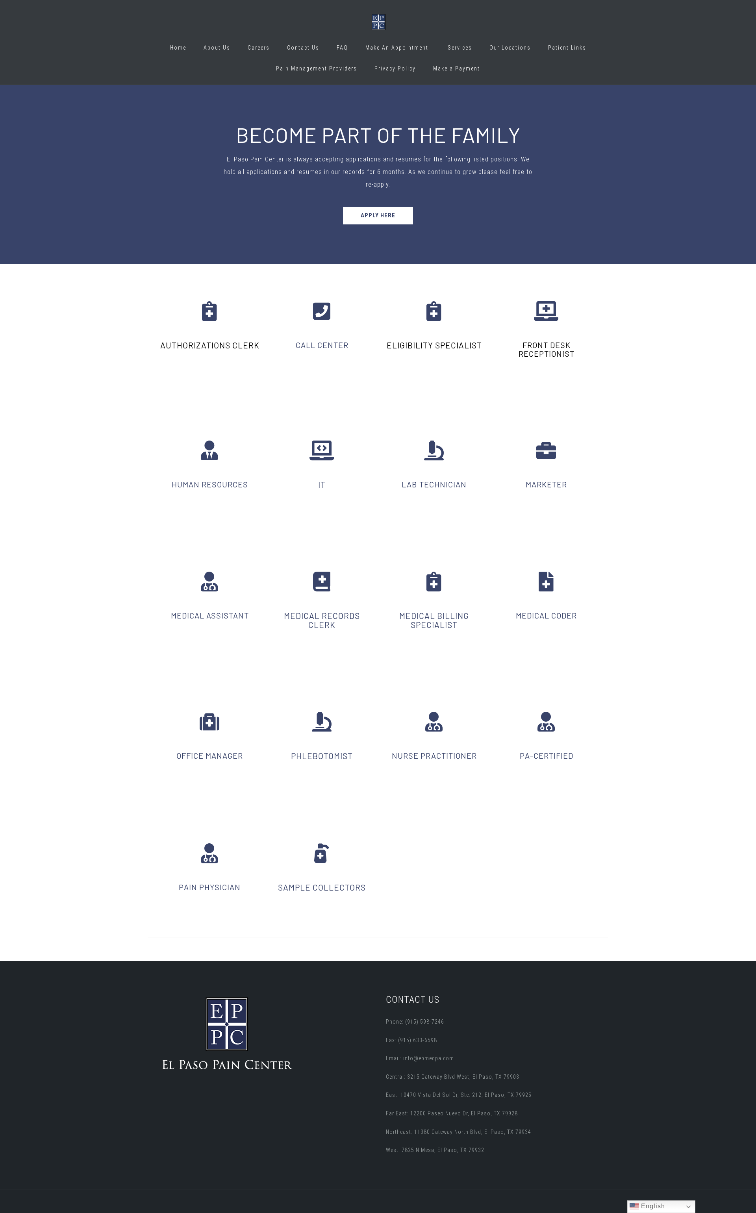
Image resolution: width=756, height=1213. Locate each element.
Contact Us (303, 47)
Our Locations (510, 47)
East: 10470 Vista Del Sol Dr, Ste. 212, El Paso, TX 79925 (459, 1095)
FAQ (342, 47)
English (652, 1206)
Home (178, 47)
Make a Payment (456, 68)
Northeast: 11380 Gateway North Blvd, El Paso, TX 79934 (458, 1132)
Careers (259, 47)
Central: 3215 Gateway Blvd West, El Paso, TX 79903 (452, 1077)
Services (460, 47)
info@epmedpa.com (428, 1058)
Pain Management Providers (316, 68)
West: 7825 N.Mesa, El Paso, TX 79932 (435, 1150)
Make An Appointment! (397, 47)
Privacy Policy (395, 68)
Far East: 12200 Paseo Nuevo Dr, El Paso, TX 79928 (452, 1113)
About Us (217, 47)
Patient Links (567, 47)
